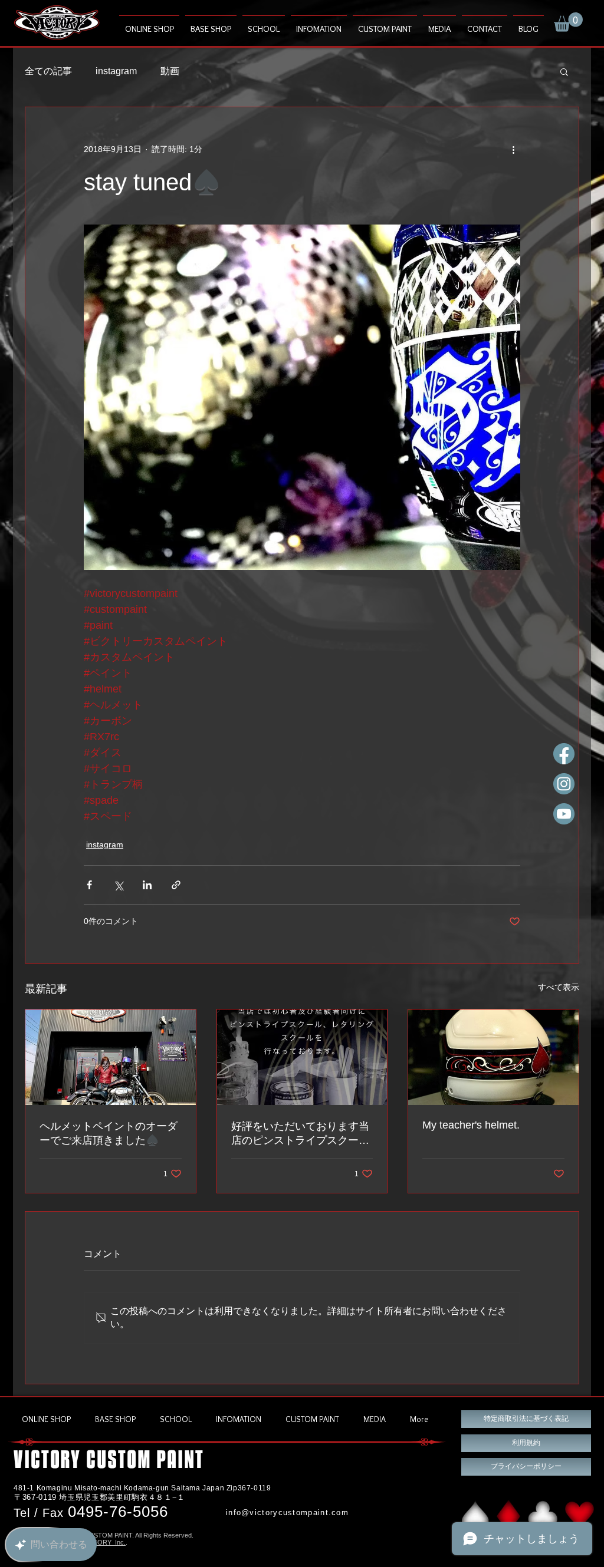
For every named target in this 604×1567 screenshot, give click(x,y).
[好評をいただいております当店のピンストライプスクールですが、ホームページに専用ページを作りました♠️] (302, 1057)
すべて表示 (558, 987)
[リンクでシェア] (176, 884)
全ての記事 (48, 71)
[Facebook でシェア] (89, 884)
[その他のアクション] (513, 150)
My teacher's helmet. (471, 1125)
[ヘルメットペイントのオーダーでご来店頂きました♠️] (110, 1057)
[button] (568, 22)
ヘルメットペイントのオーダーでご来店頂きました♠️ (109, 1133)
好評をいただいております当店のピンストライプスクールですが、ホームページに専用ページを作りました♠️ (300, 1133)
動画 (169, 71)
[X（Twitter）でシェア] (118, 884)
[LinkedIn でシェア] (147, 884)
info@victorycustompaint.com (287, 1512)
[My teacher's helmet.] (493, 1057)
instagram (116, 71)
